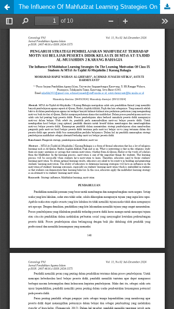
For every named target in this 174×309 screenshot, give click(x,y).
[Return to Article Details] (7, 7)
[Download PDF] (167, 7)
